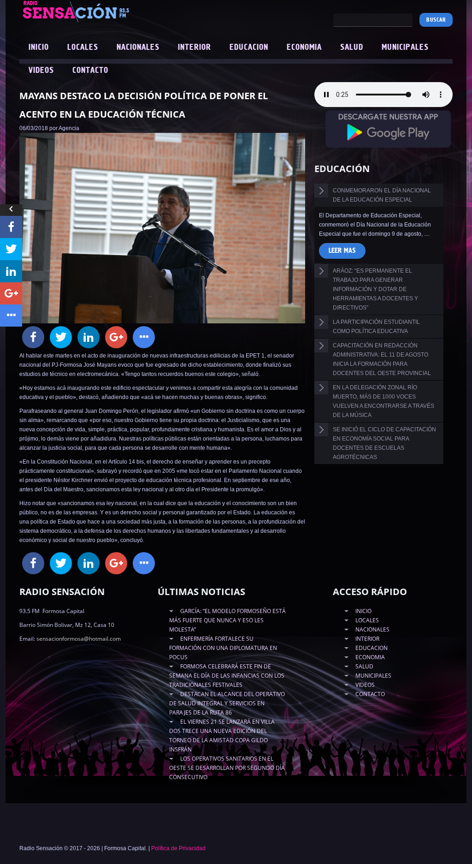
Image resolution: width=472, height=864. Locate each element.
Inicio (39, 47)
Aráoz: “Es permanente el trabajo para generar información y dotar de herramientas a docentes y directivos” (375, 289)
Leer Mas (342, 250)
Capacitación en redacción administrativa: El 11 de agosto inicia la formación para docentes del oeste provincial (382, 359)
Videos (41, 70)
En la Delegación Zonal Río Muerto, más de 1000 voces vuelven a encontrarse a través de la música (383, 401)
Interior (194, 47)
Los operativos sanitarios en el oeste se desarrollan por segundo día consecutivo (227, 768)
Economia (304, 47)
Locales (82, 47)
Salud (351, 47)
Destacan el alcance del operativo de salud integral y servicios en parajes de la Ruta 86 (227, 703)
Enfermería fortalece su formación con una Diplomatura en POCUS (223, 648)
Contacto (90, 70)
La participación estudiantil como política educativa (376, 326)
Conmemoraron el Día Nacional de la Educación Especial (382, 195)
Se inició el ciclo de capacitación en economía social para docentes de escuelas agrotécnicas (384, 443)
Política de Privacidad (178, 848)
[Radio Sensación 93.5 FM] (107, 11)
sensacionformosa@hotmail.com (78, 639)
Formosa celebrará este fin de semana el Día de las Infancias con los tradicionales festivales (226, 675)
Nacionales (138, 47)
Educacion (249, 47)
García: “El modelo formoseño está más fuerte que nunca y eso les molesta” (227, 620)
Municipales (405, 47)
